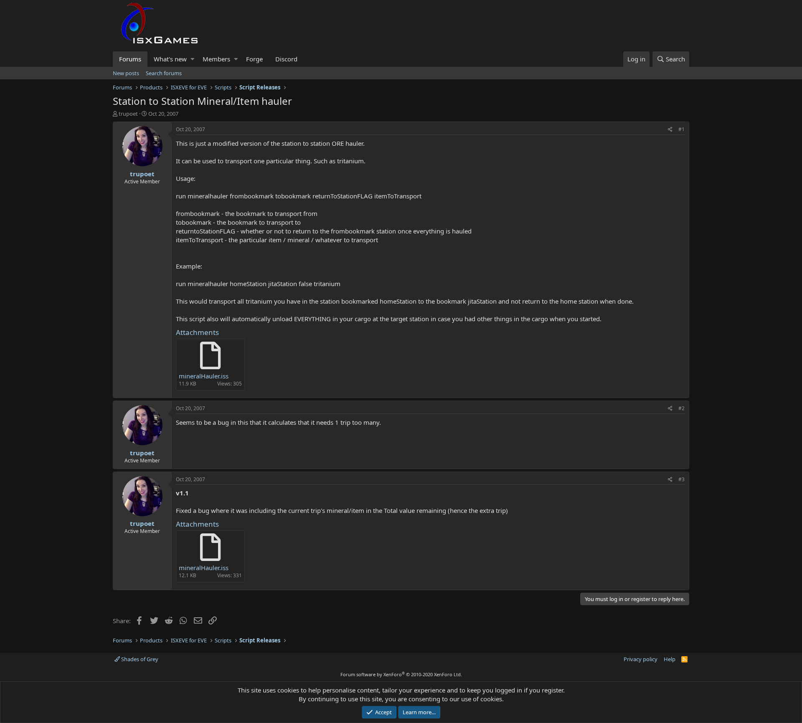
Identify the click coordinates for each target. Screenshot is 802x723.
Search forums (164, 73)
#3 (681, 479)
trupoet (128, 113)
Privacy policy (640, 659)
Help (669, 659)
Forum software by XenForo (401, 674)
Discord (286, 59)
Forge (254, 59)
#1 (681, 129)
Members (216, 59)
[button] (192, 59)
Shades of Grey (139, 659)
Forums (130, 59)
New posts (126, 73)
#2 (681, 408)
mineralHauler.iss (203, 376)
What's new (170, 59)
